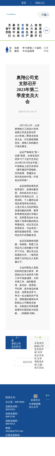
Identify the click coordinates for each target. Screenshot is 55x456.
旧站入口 (40, 3)
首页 (23, 3)
